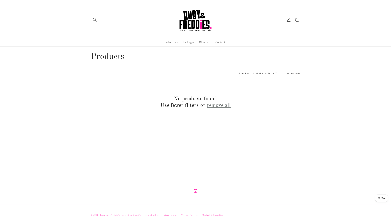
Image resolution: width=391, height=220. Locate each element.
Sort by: (244, 73)
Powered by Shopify (131, 215)
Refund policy (152, 215)
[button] (95, 20)
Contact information (212, 215)
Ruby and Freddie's (110, 215)
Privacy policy (170, 215)
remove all (219, 105)
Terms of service (190, 215)
